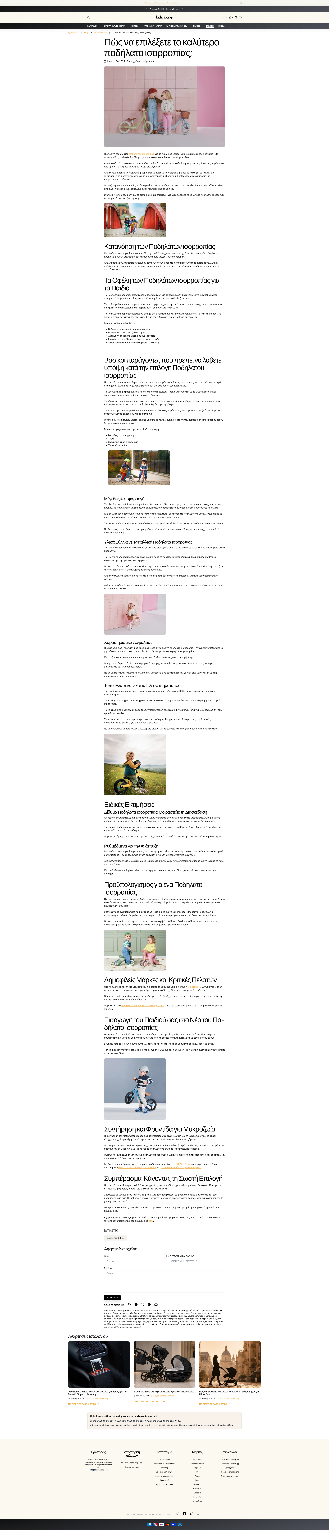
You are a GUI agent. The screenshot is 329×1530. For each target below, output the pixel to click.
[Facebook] (184, 1513)
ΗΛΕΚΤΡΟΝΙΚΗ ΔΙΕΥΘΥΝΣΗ (181, 1256)
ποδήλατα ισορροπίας (164, 1476)
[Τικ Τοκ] (191, 1513)
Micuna (197, 1484)
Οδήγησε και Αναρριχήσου (176, 26)
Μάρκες (196, 26)
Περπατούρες (164, 1459)
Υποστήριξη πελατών (131, 1453)
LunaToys (197, 1497)
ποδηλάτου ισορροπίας (141, 154)
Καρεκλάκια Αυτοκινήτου (114, 26)
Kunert (197, 1480)
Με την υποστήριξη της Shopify (158, 1514)
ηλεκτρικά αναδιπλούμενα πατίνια (137, 1167)
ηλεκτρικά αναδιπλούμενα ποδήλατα (181, 1167)
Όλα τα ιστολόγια (100, 33)
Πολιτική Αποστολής (230, 1464)
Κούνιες (134, 26)
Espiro (197, 1476)
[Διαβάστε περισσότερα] (231, 17)
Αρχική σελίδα (73, 33)
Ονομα (108, 1256)
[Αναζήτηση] (88, 17)
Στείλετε (112, 1297)
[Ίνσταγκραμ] (177, 1513)
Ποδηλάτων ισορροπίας (177, 280)
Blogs (86, 33)
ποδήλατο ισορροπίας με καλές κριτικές (143, 1005)
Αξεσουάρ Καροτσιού (164, 1484)
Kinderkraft (194, 986)
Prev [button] (138, 9)
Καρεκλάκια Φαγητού (153, 26)
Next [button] (190, 9)
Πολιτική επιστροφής (230, 1472)
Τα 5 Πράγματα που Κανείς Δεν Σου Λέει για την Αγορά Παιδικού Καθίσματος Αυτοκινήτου (98, 1393)
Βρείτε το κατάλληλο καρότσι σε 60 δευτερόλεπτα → (162, 3)
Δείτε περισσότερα (234, 26)
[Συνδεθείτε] (236, 17)
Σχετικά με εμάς (132, 1467)
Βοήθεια (221, 26)
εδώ (151, 1220)
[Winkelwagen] (240, 17)
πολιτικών (230, 1452)
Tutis (197, 1472)
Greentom (197, 1488)
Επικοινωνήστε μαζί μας (131, 1463)
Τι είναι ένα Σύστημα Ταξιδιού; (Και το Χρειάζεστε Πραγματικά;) (164, 1391)
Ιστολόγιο (210, 26)
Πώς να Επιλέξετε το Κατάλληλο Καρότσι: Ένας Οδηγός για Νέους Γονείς (229, 1393)
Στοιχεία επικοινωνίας (230, 1476)
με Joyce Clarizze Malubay (97, 1398)
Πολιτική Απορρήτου (230, 1459)
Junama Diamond (197, 1464)
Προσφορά (164, 1480)
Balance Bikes (115, 1238)
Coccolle (197, 1493)
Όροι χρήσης (230, 1468)
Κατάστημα (164, 1452)
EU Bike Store (183, 1164)
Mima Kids (197, 1459)
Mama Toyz (197, 1501)
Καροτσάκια (92, 26)
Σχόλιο (108, 1268)
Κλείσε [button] (241, 3)
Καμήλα (197, 1468)
